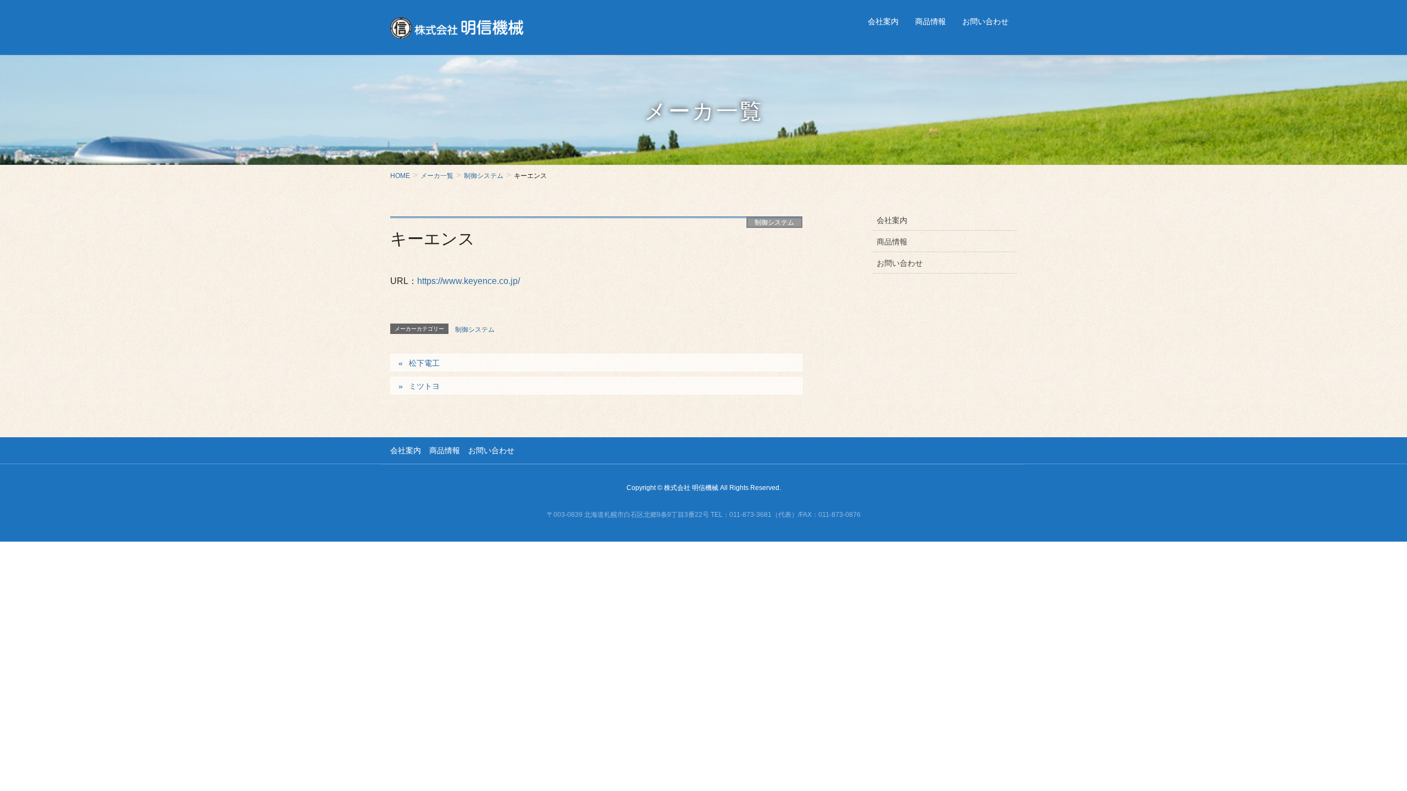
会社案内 (892, 220)
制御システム (774, 222)
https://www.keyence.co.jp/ (468, 281)
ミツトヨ (424, 386)
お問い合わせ (900, 263)
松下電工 (424, 363)
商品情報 (892, 241)
